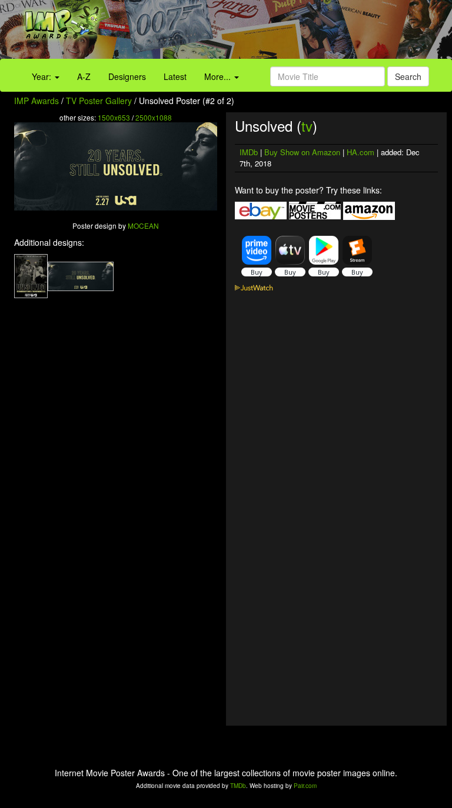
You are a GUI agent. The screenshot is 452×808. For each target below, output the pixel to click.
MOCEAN (143, 226)
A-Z (84, 76)
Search (408, 76)
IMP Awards (36, 100)
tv (307, 125)
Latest (175, 76)
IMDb (249, 152)
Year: (43, 76)
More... (218, 76)
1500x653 (114, 117)
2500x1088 (153, 117)
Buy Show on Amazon (302, 152)
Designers (127, 76)
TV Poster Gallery (99, 100)
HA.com (360, 152)
